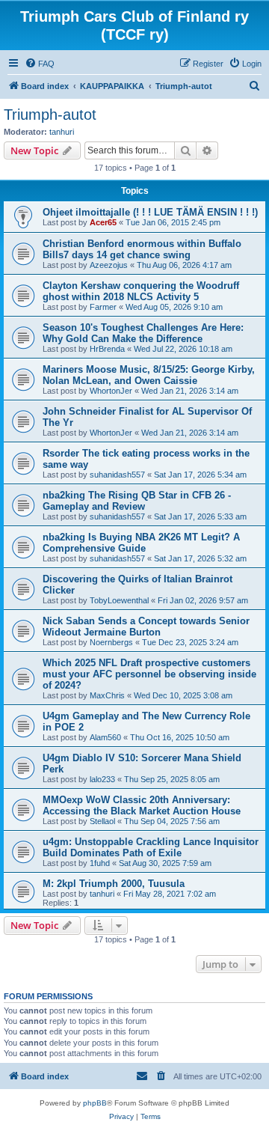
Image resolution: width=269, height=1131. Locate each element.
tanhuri (61, 131)
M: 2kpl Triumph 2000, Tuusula (114, 883)
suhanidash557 (117, 474)
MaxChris (107, 695)
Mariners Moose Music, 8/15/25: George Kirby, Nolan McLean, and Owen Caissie (149, 375)
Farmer (103, 306)
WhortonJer (111, 390)
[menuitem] (40, 64)
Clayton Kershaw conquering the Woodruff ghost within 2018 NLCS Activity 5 (141, 291)
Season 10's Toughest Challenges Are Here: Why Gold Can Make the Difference (143, 333)
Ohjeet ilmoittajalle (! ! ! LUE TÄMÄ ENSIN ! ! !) (150, 212)
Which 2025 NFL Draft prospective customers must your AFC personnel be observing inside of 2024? (149, 674)
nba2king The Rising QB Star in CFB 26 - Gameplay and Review (137, 501)
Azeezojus (109, 264)
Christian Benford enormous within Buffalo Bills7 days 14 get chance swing (142, 249)
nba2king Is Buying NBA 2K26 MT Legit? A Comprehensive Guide (141, 542)
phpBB (95, 1103)
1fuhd (100, 863)
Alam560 (105, 737)
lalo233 (102, 779)
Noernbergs (111, 642)
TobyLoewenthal (119, 600)
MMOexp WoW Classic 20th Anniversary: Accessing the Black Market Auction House (142, 805)
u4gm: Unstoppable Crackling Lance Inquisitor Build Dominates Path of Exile (151, 847)
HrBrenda (107, 348)
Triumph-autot (50, 114)
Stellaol (102, 821)
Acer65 (103, 222)
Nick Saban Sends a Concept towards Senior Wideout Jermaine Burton (146, 626)
